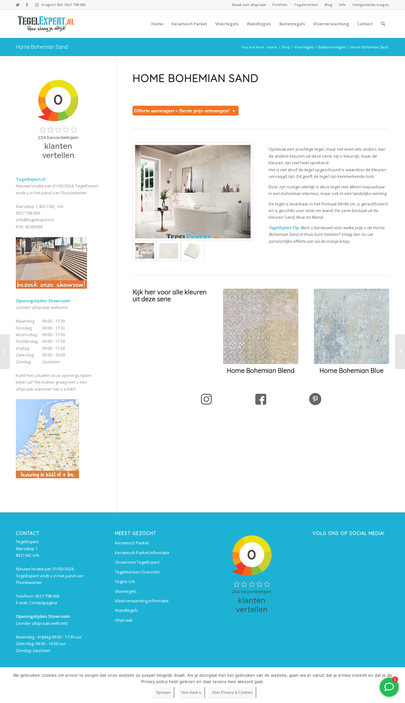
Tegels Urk (125, 581)
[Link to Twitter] (17, 4)
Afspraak (124, 620)
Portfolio (279, 4)
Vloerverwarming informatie (142, 601)
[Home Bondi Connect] (400, 351)
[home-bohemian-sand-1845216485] (193, 191)
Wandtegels (126, 610)
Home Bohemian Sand (42, 47)
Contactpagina (43, 603)
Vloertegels (126, 591)
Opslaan (163, 692)
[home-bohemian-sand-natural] (169, 251)
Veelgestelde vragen (370, 4)
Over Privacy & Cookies (232, 692)
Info (342, 4)
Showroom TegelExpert (137, 562)
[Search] (383, 24)
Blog (329, 4)
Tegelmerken (306, 4)
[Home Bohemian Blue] (5, 351)
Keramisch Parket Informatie (142, 552)
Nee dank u (191, 692)
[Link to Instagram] (36, 4)
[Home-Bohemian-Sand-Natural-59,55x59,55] (193, 251)
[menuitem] (249, 4)
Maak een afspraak (249, 4)
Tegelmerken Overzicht (137, 572)
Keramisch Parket (132, 543)
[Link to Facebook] (27, 4)
